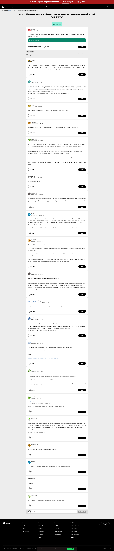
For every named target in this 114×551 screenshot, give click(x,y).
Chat (56, 7)
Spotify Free (73, 537)
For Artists (40, 525)
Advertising (41, 531)
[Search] (103, 7)
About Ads (37, 548)
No (63, 548)
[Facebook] (109, 523)
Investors (40, 534)
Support (56, 525)
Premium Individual (75, 525)
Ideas (66, 7)
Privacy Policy (21, 548)
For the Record (25, 531)
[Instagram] (100, 523)
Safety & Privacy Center (12, 548)
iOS (15, 10)
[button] (86, 30)
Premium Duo (74, 528)
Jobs (23, 528)
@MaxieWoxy (32, 375)
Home (9, 10)
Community (9, 7)
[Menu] (111, 7)
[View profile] (29, 30)
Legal (4, 548)
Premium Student (75, 534)
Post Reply (82, 511)
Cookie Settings (29, 548)
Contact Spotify (58, 534)
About (23, 525)
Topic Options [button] (30, 51)
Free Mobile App (58, 531)
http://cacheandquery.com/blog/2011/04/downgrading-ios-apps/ (43, 358)
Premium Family (74, 531)
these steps (65, 3)
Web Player (57, 528)
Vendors (40, 537)
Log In (106, 6)
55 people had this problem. (34, 46)
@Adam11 (32, 401)
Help (47, 7)
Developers (41, 528)
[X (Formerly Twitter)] (105, 523)
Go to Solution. (36, 40)
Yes (69, 548)
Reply (82, 46)
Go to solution (57, 24)
